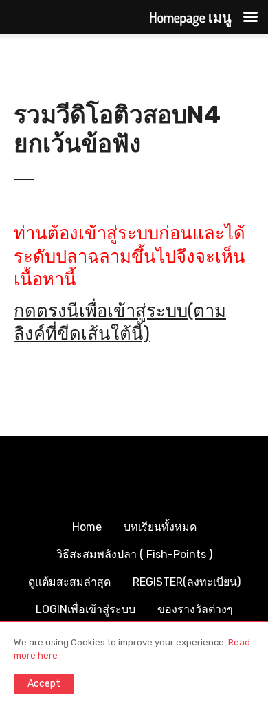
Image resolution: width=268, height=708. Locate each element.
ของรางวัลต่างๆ (195, 609)
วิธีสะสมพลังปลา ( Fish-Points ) (134, 554)
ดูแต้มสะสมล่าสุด (69, 581)
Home (87, 526)
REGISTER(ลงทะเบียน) (187, 581)
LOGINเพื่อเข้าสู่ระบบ (85, 609)
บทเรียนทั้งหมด (160, 526)
